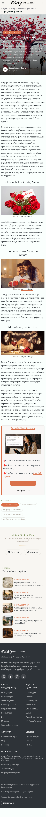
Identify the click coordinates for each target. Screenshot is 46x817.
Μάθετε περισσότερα (23, 483)
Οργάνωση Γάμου (26, 8)
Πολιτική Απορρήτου (10, 792)
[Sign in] (42, 3)
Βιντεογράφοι (7, 697)
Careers (29, 741)
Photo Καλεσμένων (34, 717)
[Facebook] (10, 676)
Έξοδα (28, 713)
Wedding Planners (8, 705)
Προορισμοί (6, 745)
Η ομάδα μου (31, 701)
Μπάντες (5, 721)
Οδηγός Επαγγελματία (10, 773)
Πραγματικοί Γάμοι (9, 737)
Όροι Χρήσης (27, 792)
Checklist (29, 697)
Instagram (34, 552)
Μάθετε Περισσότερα (10, 764)
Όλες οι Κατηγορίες (9, 725)
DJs (2, 717)
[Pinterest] (17, 676)
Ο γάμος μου (31, 692)
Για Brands (30, 745)
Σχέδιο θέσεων (32, 709)
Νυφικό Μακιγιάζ (8, 709)
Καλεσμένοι (31, 705)
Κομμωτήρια (6, 713)
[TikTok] (23, 676)
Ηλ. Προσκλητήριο (33, 721)
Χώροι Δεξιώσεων (8, 701)
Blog (13, 8)
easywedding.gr (27, 216)
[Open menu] (3, 3)
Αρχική (4, 8)
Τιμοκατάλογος (7, 769)
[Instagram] (3, 676)
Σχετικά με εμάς (32, 737)
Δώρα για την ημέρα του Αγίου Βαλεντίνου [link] (12, 12)
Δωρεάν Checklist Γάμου (23, 428)
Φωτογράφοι (6, 692)
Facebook (15, 552)
